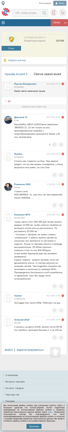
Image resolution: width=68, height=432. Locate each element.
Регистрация (45, 3)
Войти (9, 349)
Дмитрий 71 (20, 117)
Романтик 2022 (22, 184)
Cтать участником (11, 49)
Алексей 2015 (21, 319)
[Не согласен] (61, 144)
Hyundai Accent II (16, 74)
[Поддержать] (55, 144)
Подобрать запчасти (53, 12)
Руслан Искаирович (25, 84)
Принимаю (34, 426)
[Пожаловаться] (63, 84)
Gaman (18, 295)
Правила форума (17, 60)
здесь (50, 412)
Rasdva (18, 154)
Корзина (62, 12)
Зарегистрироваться (30, 349)
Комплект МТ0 (22, 214)
